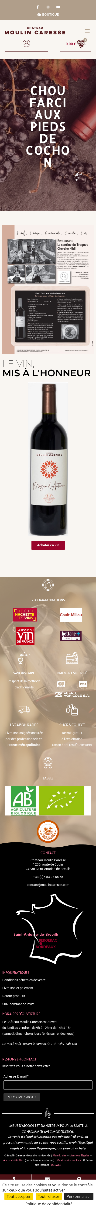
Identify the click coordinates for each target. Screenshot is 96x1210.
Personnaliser (79, 1196)
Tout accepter (19, 1196)
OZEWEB (56, 1164)
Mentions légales (79, 1155)
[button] (87, 30)
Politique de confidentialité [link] (48, 1203)
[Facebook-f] (37, 6)
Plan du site (59, 1155)
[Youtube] (58, 6)
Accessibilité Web (13, 1160)
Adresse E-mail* (16, 1076)
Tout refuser (48, 1196)
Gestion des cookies (69, 1160)
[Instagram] (47, 6)
